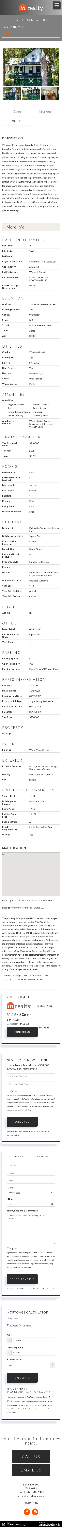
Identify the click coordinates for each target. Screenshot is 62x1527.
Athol (46, 975)
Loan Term (12, 1318)
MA (26, 975)
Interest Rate (14, 1359)
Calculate (22, 1377)
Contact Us (22, 1031)
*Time (10, 1199)
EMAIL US (31, 1469)
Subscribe (22, 1121)
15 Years (26, 1325)
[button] (6, 33)
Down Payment (15, 1347)
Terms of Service (47, 1289)
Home (7, 975)
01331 (10, 979)
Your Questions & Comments (22, 1210)
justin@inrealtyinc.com (31, 1496)
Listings (17, 975)
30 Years (14, 1325)
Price (9, 1335)
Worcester (35, 975)
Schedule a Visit (43, 1156)
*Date (10, 1187)
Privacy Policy (25, 1110)
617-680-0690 (19, 1014)
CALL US (31, 1456)
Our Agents (44, 1028)
